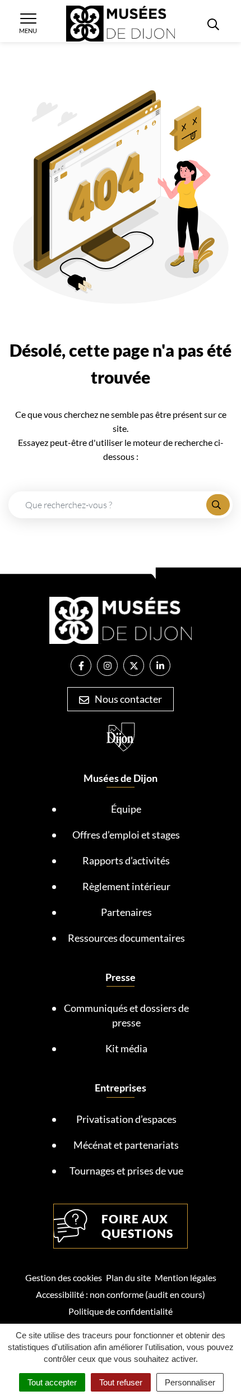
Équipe (126, 809)
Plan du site (128, 1277)
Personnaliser (190, 1382)
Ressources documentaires (126, 938)
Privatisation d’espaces (126, 1119)
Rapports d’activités (126, 860)
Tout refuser (120, 1382)
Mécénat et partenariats (126, 1145)
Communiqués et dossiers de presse (126, 1015)
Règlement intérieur (126, 886)
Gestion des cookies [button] (63, 1277)
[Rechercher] (218, 504)
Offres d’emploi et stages (126, 834)
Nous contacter (127, 699)
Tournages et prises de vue (126, 1170)
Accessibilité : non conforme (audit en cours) (120, 1294)
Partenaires (126, 912)
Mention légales (185, 1277)
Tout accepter (52, 1382)
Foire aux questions (137, 1226)
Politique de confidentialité (120, 1311)
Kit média (126, 1048)
